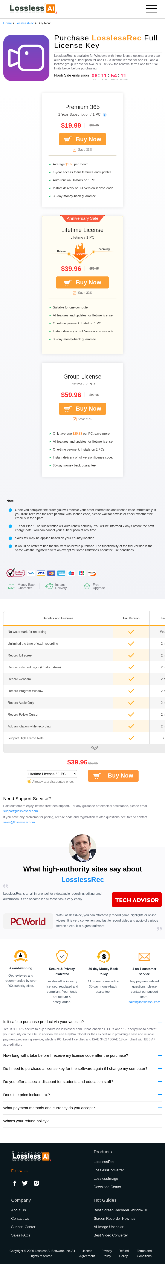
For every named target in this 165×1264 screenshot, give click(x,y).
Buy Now (88, 139)
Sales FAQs (20, 1235)
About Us (18, 1210)
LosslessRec (24, 23)
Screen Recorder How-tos (114, 1218)
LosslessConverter (109, 1170)
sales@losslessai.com (19, 822)
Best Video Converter (111, 1235)
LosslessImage (106, 1179)
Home (7, 23)
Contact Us (20, 1218)
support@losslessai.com (20, 811)
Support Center (23, 1227)
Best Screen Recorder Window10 (120, 1210)
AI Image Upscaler (109, 1227)
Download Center (107, 1187)
